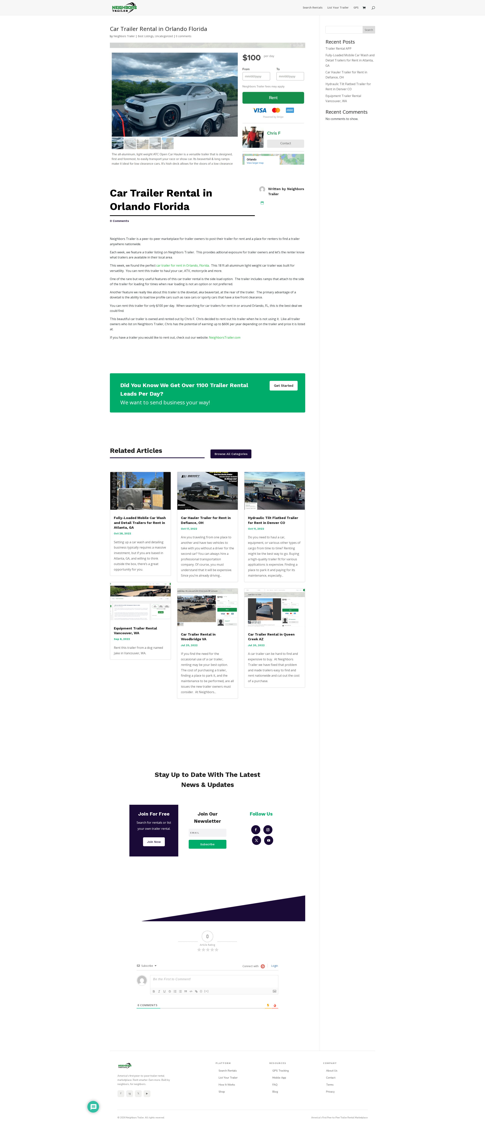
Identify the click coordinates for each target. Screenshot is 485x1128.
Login (274, 966)
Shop (222, 1092)
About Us (331, 1070)
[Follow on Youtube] (268, 840)
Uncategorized (164, 36)
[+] (206, 991)
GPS (356, 7)
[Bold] (153, 991)
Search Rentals (312, 7)
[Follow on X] (256, 840)
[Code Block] (191, 991)
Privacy (330, 1092)
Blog (275, 1092)
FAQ (275, 1085)
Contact (330, 1077)
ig (130, 1093)
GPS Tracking (280, 1070)
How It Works (227, 1085)
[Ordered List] (175, 991)
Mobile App (279, 1077)
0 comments (183, 36)
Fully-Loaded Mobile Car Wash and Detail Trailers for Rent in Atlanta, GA (140, 522)
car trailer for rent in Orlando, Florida (182, 265)
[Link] (196, 991)
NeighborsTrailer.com (224, 337)
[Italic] (159, 991)
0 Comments (119, 221)
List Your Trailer (338, 7)
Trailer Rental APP (338, 48)
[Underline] (164, 991)
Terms (330, 1085)
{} (201, 991)
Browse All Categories (230, 454)
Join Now (154, 842)
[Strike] (169, 991)
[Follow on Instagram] (267, 829)
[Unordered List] (180, 991)
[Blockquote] (185, 991)
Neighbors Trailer (124, 36)
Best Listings (145, 36)
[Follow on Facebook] (255, 829)
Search (369, 30)
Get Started (283, 385)
